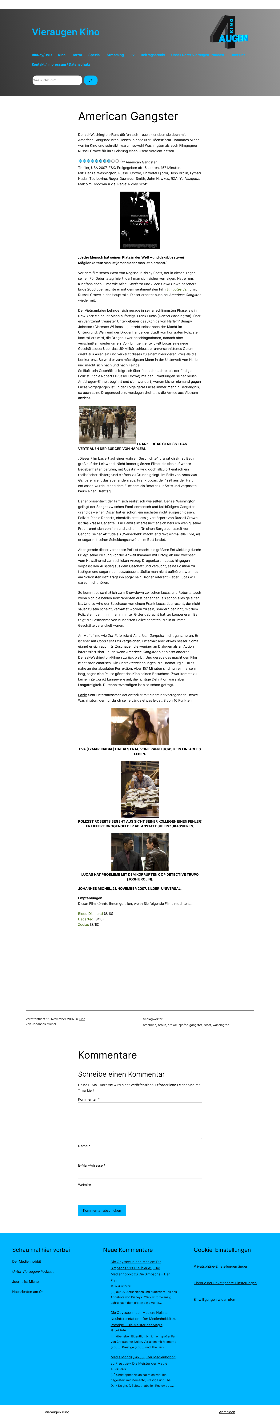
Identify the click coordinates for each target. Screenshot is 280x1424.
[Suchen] (91, 80)
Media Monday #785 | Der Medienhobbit (143, 1357)
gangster (195, 1025)
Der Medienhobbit (26, 1261)
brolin (162, 1025)
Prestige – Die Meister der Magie (136, 1325)
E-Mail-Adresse (91, 1165)
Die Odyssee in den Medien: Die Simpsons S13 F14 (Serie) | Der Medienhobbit (136, 1268)
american (149, 1025)
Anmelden (227, 1412)
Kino (82, 1019)
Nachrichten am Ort (28, 1292)
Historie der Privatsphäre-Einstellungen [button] (225, 1283)
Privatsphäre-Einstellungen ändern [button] (222, 1266)
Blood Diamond (90, 914)
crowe (172, 1025)
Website (84, 1185)
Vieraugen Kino (66, 31)
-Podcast (33, 1272)
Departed (85, 919)
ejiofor (183, 1025)
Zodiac (83, 925)
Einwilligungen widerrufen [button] (214, 1299)
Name (84, 1146)
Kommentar (89, 1099)
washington (221, 1025)
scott (207, 1025)
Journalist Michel (25, 1282)
